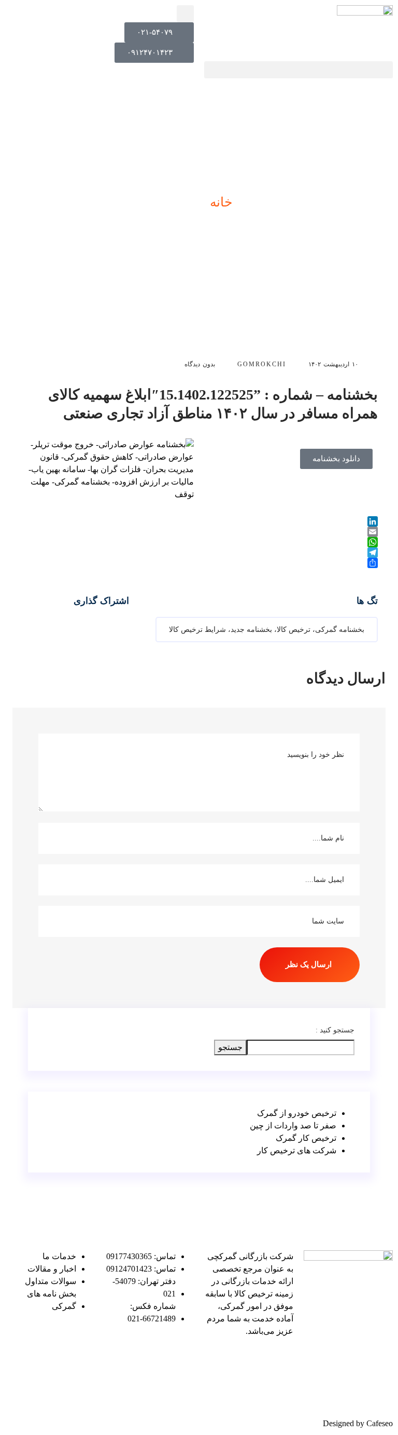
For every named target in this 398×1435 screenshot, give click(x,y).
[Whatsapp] (252, 1390)
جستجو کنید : (335, 1030)
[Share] (199, 563)
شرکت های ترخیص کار (296, 1150)
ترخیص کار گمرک (306, 1138)
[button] (298, 69)
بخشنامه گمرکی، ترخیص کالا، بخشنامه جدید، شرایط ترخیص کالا (266, 629)
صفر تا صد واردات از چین (293, 1125)
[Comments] (252, 1361)
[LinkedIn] (199, 521)
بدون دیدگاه (201, 364)
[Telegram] (199, 552)
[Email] (199, 532)
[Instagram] (280, 1390)
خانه (221, 202)
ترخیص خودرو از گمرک (296, 1113)
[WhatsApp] (199, 542)
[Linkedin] (280, 1361)
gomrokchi (261, 364)
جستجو (230, 1047)
